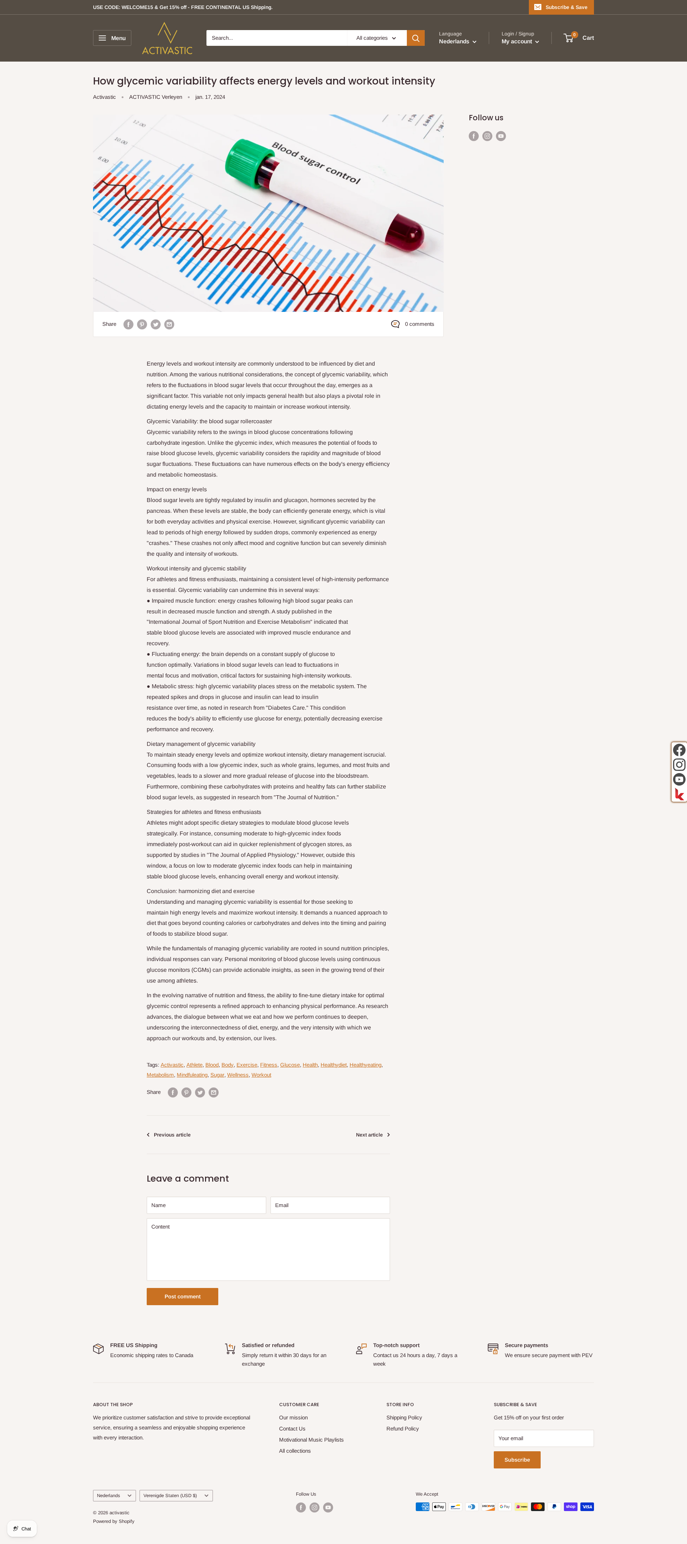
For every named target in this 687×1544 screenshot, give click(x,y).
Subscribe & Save (567, 7)
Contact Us (292, 1428)
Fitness (268, 1065)
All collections (295, 1451)
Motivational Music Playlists (311, 1440)
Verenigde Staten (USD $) (170, 1495)
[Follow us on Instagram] (487, 136)
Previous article (172, 1135)
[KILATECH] (679, 794)
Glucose (290, 1065)
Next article (369, 1135)
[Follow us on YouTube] (501, 136)
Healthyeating (365, 1065)
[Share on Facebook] (128, 324)
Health (310, 1065)
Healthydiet (334, 1065)
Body (227, 1065)
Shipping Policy (404, 1417)
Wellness (238, 1075)
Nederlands (108, 1495)
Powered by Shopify (114, 1521)
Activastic (104, 97)
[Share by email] (169, 324)
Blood (212, 1065)
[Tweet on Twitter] (156, 324)
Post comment (183, 1296)
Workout (261, 1075)
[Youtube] (679, 779)
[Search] (416, 38)
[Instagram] (679, 764)
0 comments (419, 324)
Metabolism (160, 1075)
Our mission (293, 1417)
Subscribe (517, 1460)
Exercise (247, 1065)
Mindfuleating (192, 1075)
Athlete (194, 1065)
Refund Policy (402, 1428)
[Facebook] (679, 750)
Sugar (217, 1075)
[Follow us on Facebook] (474, 136)
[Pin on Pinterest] (142, 324)
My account (517, 42)
